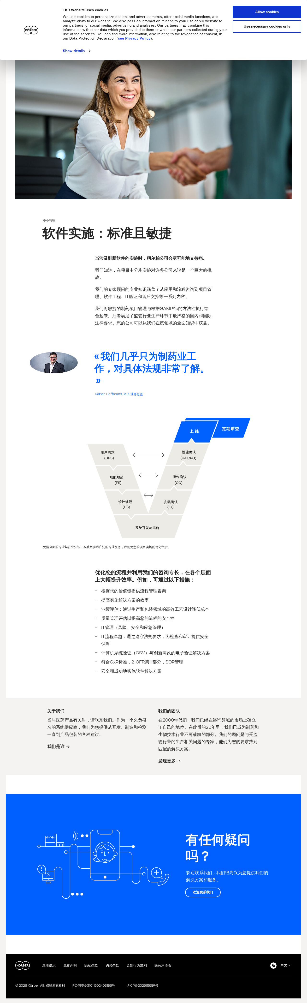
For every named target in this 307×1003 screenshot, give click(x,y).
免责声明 (70, 965)
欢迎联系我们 (203, 892)
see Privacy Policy (134, 38)
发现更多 (167, 761)
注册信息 (49, 965)
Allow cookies (267, 12)
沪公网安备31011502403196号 (93, 985)
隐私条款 (91, 965)
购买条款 (112, 965)
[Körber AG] (22, 965)
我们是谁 (56, 746)
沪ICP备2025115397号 (142, 985)
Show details (74, 51)
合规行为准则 (137, 965)
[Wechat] (273, 965)
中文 (284, 965)
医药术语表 (162, 965)
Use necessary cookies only (267, 26)
